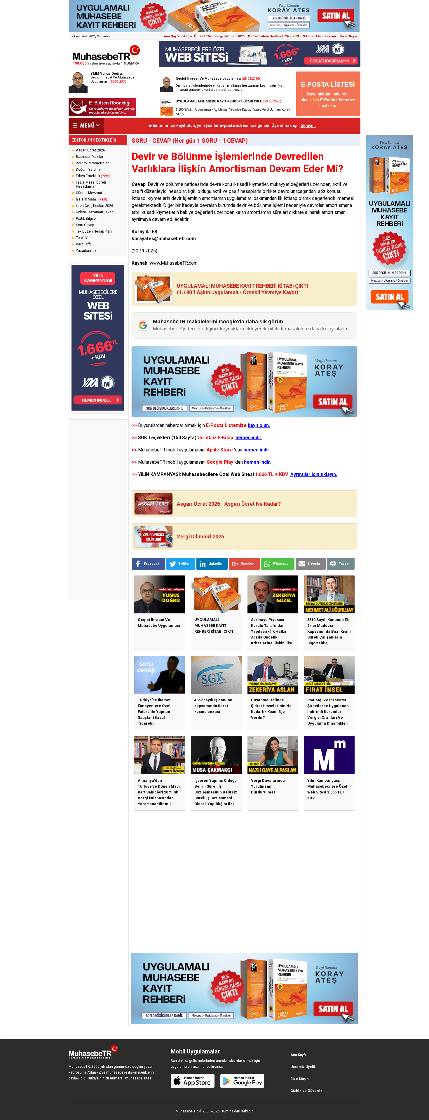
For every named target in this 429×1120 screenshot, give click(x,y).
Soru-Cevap (85, 225)
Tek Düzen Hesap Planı (94, 231)
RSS (295, 36)
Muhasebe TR (187, 1111)
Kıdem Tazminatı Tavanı (95, 212)
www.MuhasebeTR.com (174, 263)
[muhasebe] (106, 65)
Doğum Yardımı (88, 170)
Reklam (330, 36)
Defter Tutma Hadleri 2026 (268, 36)
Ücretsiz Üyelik (303, 1067)
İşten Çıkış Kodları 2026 (94, 206)
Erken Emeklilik (93, 176)
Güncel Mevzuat (89, 193)
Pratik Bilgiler (86, 219)
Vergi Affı (83, 244)
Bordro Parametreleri (92, 163)
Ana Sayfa (171, 36)
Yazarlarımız (86, 251)
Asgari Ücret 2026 (197, 36)
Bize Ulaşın (348, 36)
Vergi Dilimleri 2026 (229, 36)
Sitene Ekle (312, 36)
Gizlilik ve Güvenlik (306, 1091)
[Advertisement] (98, 509)
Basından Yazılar (89, 157)
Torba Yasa (85, 238)
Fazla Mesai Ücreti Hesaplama (91, 184)
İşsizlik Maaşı (91, 199)
